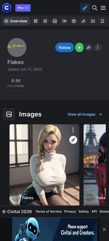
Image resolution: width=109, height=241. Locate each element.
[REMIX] (73, 140)
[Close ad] (104, 229)
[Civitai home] (7, 8)
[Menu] (103, 8)
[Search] (94, 8)
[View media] (44, 169)
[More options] (73, 130)
